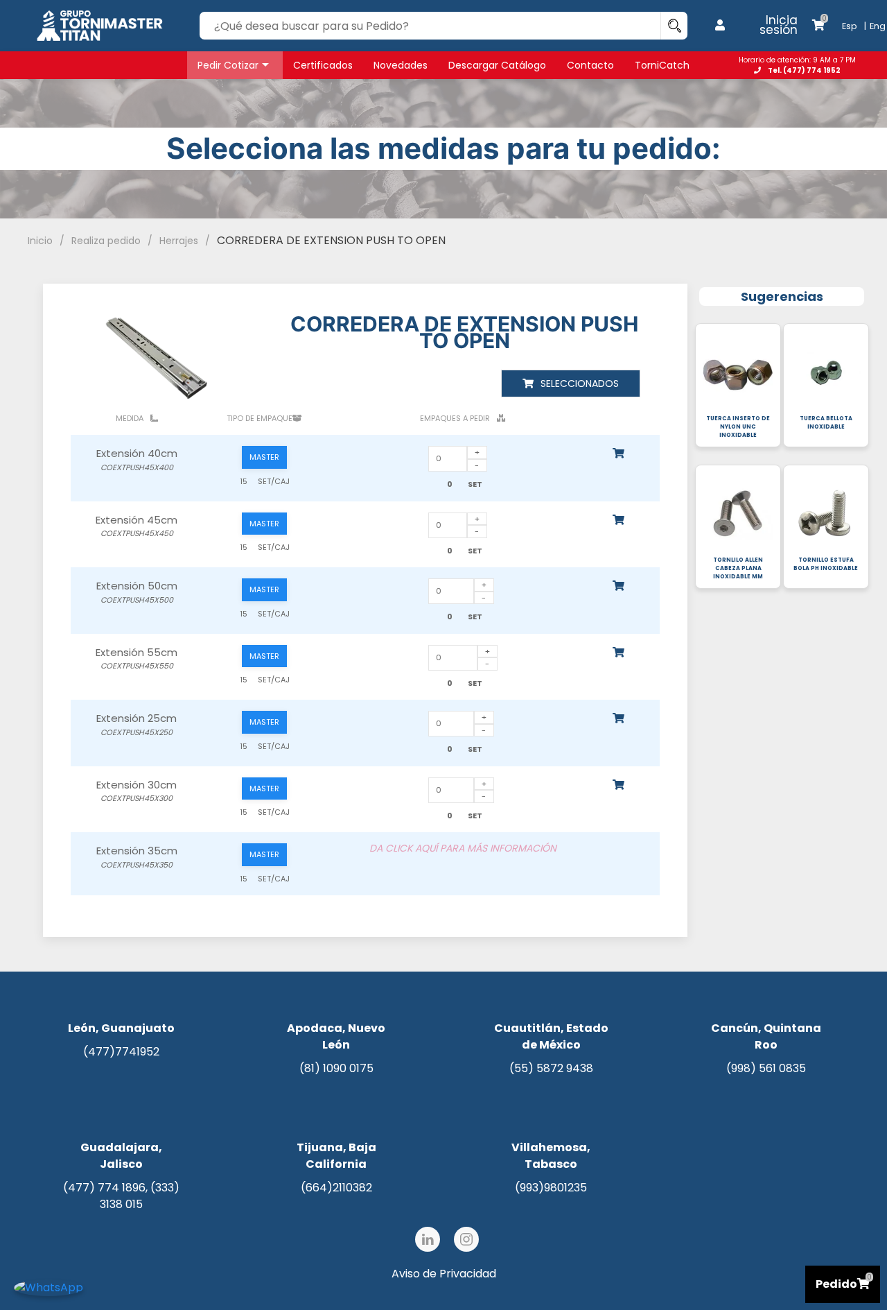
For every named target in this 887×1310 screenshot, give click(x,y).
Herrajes (178, 241)
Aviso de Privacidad (444, 1274)
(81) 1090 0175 (336, 1068)
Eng (878, 26)
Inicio (40, 241)
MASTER (264, 457)
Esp (849, 26)
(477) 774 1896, (106, 1188)
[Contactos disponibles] (48, 1287)
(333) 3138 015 (139, 1196)
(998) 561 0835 (766, 1068)
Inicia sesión (778, 25)
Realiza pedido (106, 241)
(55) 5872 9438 (551, 1068)
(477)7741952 (121, 1052)
